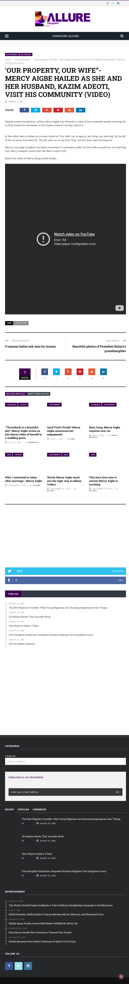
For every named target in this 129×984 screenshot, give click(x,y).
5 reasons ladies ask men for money (30, 346)
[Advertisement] (65, 537)
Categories (10, 755)
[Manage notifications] (121, 976)
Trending (18, 455)
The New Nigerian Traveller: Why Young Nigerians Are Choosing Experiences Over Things (52, 41)
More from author (38, 393)
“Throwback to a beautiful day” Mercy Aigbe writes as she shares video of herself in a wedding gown (23, 432)
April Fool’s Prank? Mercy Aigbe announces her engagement (63, 430)
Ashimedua (33, 442)
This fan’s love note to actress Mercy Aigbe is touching (103, 481)
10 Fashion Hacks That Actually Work (24, 44)
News (9, 455)
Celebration (11, 405)
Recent (9, 809)
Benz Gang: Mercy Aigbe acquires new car (104, 429)
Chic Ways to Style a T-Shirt (37, 853)
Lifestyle (23, 405)
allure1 (51, 490)
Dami (72, 439)
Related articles (15, 393)
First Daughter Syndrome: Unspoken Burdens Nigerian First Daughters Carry (64, 871)
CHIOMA (36, 485)
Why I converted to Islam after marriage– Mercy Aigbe (23, 479)
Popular (23, 809)
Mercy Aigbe (21, 323)
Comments (39, 809)
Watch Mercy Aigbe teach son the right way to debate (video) (64, 481)
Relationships (26, 54)
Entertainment (12, 54)
